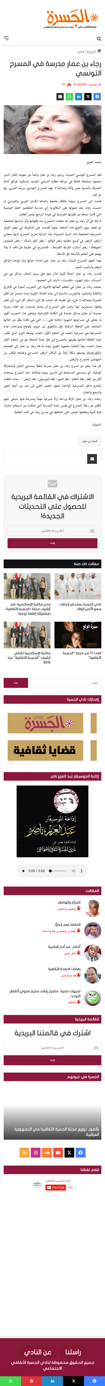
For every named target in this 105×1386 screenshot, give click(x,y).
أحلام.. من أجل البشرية (64, 947)
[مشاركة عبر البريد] (60, 96)
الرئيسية (92, 51)
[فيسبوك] (97, 96)
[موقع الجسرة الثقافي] (70, 16)
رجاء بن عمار (89, 441)
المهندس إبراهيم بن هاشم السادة (59, 931)
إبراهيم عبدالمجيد (67, 909)
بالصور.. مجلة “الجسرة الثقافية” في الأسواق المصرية (55, 1135)
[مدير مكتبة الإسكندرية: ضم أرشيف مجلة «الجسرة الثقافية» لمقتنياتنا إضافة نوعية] (27, 586)
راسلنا (73, 1352)
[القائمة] (6, 38)
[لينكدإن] (78, 96)
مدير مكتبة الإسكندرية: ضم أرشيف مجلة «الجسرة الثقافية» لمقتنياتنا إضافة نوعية (28, 608)
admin (72, 1002)
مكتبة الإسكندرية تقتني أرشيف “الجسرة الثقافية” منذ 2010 (29, 657)
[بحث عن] (98, 38)
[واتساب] (69, 96)
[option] (52, 1113)
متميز (81, 51)
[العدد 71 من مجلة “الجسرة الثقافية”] (77, 635)
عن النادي (38, 1352)
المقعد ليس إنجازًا (68, 924)
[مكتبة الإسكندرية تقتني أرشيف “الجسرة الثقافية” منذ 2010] (27, 635)
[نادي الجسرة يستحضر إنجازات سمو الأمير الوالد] (77, 586)
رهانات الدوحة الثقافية (64, 969)
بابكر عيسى (70, 953)
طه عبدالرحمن (68, 975)
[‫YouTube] (58, 1153)
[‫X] (88, 96)
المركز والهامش (69, 902)
